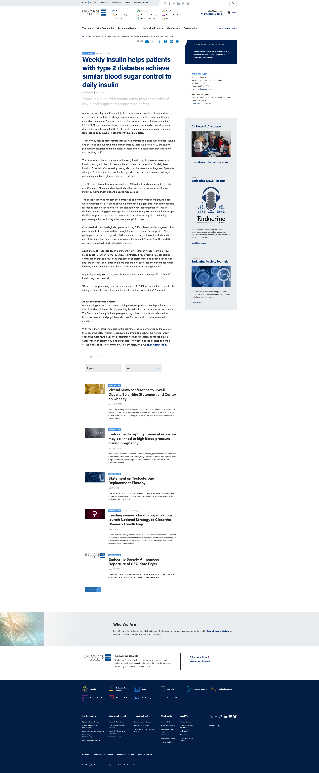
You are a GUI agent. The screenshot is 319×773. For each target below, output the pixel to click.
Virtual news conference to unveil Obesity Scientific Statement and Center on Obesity (142, 394)
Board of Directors (186, 722)
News (118, 11)
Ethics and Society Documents (186, 726)
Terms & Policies (125, 765)
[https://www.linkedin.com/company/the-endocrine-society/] (225, 716)
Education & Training (149, 15)
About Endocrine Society (91, 740)
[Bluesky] (165, 41)
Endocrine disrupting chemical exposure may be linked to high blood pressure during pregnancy (142, 438)
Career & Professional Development (90, 726)
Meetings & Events (148, 19)
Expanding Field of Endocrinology (88, 736)
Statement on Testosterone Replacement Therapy (131, 480)
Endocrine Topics (123, 15)
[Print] (177, 41)
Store (168, 19)
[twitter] (211, 716)
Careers (85, 754)
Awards (169, 11)
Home (84, 2)
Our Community (105, 28)
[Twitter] (159, 41)
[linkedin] (230, 716)
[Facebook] (152, 41)
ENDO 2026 (104, 2)
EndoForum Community (165, 734)
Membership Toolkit (168, 739)
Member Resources (168, 729)
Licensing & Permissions (103, 754)
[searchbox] (215, 3)
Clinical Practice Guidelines (143, 722)
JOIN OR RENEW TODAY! (227, 28)
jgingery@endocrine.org (201, 103)
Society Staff (184, 731)
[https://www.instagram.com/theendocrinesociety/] (221, 716)
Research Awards (115, 737)
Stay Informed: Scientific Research (117, 726)
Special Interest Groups (90, 722)
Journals (119, 19)
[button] (233, 3)
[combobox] (215, 3)
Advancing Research (128, 28)
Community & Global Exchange (93, 731)
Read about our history (217, 630)
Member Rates (166, 722)
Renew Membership (168, 725)
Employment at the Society (186, 739)
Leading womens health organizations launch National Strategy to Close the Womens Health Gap (140, 519)
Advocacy (145, 11)
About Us (184, 715)
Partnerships (190, 28)
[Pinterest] (171, 41)
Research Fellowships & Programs (117, 732)
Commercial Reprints (125, 754)
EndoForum (116, 2)
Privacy (135, 765)
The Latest (87, 28)
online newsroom (157, 344)
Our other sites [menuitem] (140, 2)
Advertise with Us (167, 742)
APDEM (127, 2)
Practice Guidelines (173, 15)
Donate (93, 2)
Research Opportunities (117, 722)
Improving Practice (153, 28)
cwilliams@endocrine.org (202, 89)
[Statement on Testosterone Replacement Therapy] (95, 477)
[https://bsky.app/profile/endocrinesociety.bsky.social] (235, 716)
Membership (173, 28)
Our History (184, 735)
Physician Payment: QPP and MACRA (144, 730)
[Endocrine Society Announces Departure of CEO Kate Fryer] (95, 555)
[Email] (147, 41)
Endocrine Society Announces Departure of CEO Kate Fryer (133, 561)
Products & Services (175, 698)
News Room (99, 36)
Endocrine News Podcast (122, 689)
